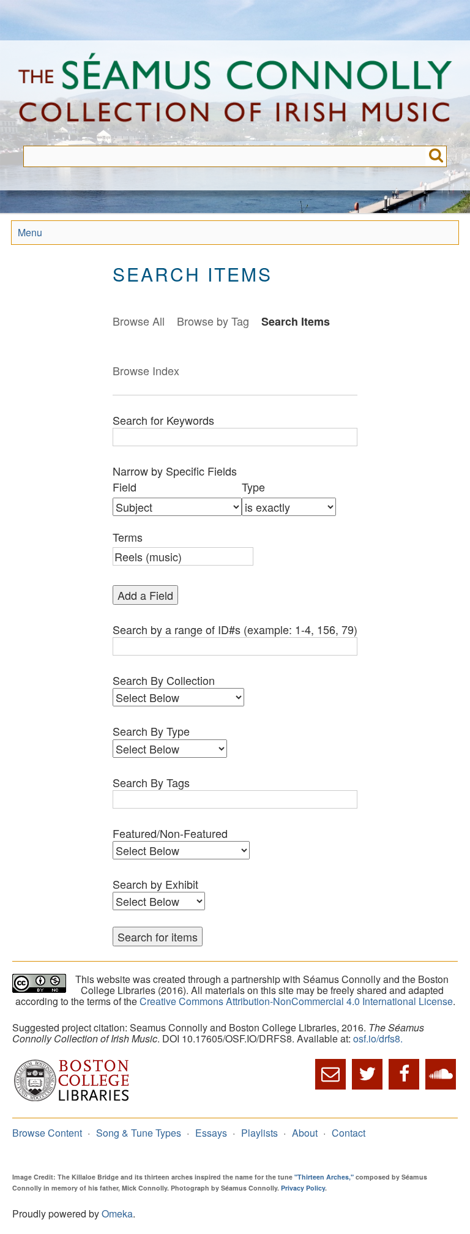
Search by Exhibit (155, 884)
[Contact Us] (330, 1074)
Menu (30, 232)
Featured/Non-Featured (170, 833)
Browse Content (47, 1133)
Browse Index (146, 370)
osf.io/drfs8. (378, 1038)
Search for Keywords (163, 420)
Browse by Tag (213, 321)
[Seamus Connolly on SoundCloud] (440, 1074)
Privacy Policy (303, 1187)
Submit (436, 156)
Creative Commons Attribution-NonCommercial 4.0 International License (296, 1001)
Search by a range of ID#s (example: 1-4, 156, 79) (235, 629)
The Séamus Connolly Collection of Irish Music (235, 93)
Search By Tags (151, 782)
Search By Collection (164, 680)
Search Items (295, 321)
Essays (211, 1133)
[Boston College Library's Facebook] (404, 1074)
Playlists (259, 1133)
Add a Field (145, 595)
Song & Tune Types (138, 1133)
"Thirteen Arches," (324, 1176)
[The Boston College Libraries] (71, 1100)
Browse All (139, 321)
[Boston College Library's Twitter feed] (367, 1074)
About (305, 1133)
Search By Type (151, 731)
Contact (348, 1133)
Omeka (117, 1213)
